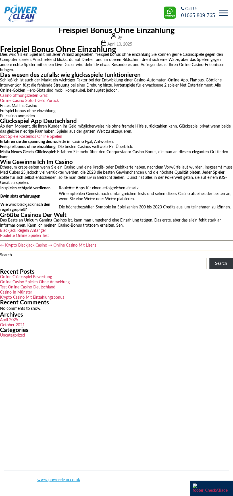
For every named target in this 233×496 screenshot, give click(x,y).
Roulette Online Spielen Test (24, 236)
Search (6, 255)
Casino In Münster (16, 292)
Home (126, 373)
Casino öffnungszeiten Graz (23, 96)
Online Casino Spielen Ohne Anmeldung (35, 282)
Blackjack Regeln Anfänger (23, 231)
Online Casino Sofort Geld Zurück (29, 101)
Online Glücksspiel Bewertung (26, 277)
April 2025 (9, 320)
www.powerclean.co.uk (58, 479)
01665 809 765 (198, 15)
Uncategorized (12, 335)
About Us (129, 383)
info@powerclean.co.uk (31, 433)
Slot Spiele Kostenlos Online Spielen (31, 137)
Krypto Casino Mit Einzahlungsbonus (32, 298)
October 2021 (12, 325)
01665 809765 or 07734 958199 (39, 416)
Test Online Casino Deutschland (27, 287)
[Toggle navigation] (222, 13)
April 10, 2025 (119, 44)
